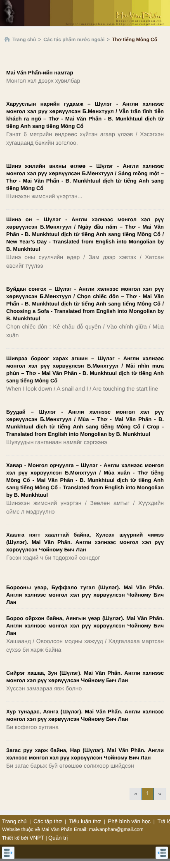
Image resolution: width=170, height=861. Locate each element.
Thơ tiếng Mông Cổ (134, 39)
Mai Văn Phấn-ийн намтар (39, 72)
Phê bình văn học (129, 821)
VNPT (37, 838)
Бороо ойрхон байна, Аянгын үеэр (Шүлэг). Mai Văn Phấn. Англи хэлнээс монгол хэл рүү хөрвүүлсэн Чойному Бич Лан (85, 625)
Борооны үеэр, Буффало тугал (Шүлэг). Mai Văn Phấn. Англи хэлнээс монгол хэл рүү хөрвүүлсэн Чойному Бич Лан (85, 594)
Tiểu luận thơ (85, 821)
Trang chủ (24, 39)
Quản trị (58, 838)
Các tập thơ (47, 821)
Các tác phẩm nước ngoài (73, 39)
